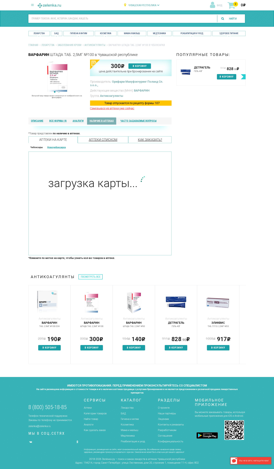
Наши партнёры (167, 413)
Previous (30, 75)
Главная (33, 45)
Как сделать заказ (95, 430)
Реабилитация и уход (192, 33)
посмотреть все (90, 276)
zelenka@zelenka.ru (39, 426)
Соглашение (165, 435)
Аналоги (88, 424)
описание (37, 120)
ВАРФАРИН (142, 90)
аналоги (78, 120)
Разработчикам (167, 430)
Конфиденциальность (170, 441)
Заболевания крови (69, 45)
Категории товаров (95, 413)
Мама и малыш (132, 33)
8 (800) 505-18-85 (47, 407)
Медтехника (159, 33)
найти (233, 18)
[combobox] (120, 18)
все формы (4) (58, 120)
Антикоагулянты (95, 45)
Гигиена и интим (130, 419)
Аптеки (88, 407)
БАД (56, 33)
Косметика (105, 33)
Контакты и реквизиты (171, 424)
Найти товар (91, 419)
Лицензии (163, 419)
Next (83, 75)
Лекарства (39, 33)
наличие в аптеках (102, 120)
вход (219, 5)
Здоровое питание (228, 33)
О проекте (164, 407)
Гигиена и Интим (78, 33)
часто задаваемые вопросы (138, 120)
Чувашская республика (142, 5)
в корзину (140, 66)
